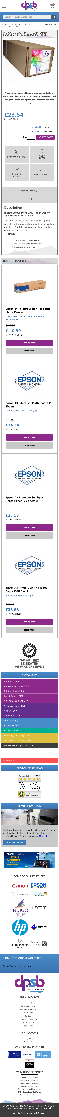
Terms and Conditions (28, 1019)
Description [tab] (28, 191)
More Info (43, 836)
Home (3, 24)
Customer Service (28, 1006)
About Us (28, 1003)
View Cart (28, 1042)
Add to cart (45, 137)
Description (29, 351)
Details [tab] (29, 199)
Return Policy (28, 1012)
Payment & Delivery (28, 1009)
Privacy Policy (28, 1022)
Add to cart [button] (29, 343)
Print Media (11, 24)
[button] (4, 6)
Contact (28, 1016)
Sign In (28, 1038)
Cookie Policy (28, 1026)
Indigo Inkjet (22, 24)
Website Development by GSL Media (29, 1113)
